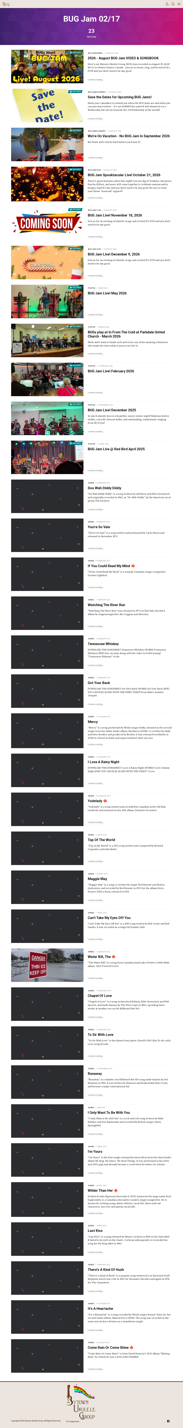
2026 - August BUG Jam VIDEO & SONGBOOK (123, 58)
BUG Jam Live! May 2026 (107, 293)
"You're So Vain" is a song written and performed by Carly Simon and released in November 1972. (126, 535)
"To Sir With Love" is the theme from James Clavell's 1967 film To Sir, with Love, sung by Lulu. (129, 1042)
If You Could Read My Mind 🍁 (111, 566)
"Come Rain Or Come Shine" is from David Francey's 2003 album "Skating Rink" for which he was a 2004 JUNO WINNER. (129, 1355)
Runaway (95, 1074)
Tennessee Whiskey (103, 644)
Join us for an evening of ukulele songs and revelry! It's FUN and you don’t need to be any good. (129, 223)
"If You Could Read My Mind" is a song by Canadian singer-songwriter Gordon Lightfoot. (127, 573)
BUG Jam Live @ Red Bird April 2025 (116, 449)
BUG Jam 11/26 (94, 210)
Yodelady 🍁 (97, 801)
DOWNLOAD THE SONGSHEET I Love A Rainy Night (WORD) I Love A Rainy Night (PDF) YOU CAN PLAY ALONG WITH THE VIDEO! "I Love (129, 769)
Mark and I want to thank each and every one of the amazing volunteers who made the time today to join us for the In (128, 344)
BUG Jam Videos (95, 53)
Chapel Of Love (100, 996)
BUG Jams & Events (96, 92)
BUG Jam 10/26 (94, 170)
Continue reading (95, 79)
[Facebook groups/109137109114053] (168, 1421)
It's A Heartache (100, 1309)
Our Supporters (72, 1421)
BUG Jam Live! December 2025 (112, 410)
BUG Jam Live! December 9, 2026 (114, 254)
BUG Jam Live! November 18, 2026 (115, 215)
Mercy (93, 722)
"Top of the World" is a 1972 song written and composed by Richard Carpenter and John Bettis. (125, 847)
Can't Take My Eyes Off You (109, 918)
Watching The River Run (106, 605)
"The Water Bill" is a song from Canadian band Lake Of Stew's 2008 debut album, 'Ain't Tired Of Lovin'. (128, 964)
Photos (91, 288)
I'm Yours (95, 1152)
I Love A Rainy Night (103, 762)
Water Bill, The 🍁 (102, 957)
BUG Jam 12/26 (94, 249)
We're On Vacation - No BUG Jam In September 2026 (129, 136)
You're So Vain (99, 527)
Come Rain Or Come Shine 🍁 (111, 1348)
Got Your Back (99, 683)
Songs (91, 483)
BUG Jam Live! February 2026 (111, 371)
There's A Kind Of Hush (106, 1270)
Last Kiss (95, 1231)
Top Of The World (101, 840)
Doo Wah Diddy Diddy (104, 488)
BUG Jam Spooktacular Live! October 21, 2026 (124, 175)
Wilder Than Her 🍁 (103, 1190)
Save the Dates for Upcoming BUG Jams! (120, 97)
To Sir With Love (100, 1035)
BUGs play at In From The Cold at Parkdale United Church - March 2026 (126, 334)
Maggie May (97, 879)
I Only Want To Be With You (109, 1113)
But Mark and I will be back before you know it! (114, 142)
